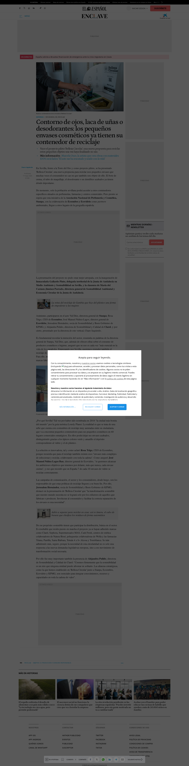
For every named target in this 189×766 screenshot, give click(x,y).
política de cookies (115, 378)
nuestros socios (89, 363)
